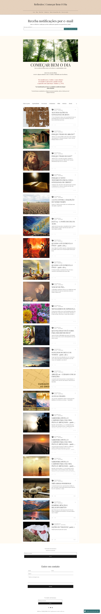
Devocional (44, 103)
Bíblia (58, 103)
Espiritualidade (35, 103)
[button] (76, 103)
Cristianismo (52, 103)
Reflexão (64, 103)
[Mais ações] (75, 109)
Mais (70, 103)
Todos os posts (26, 103)
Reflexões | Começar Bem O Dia (50, 4)
